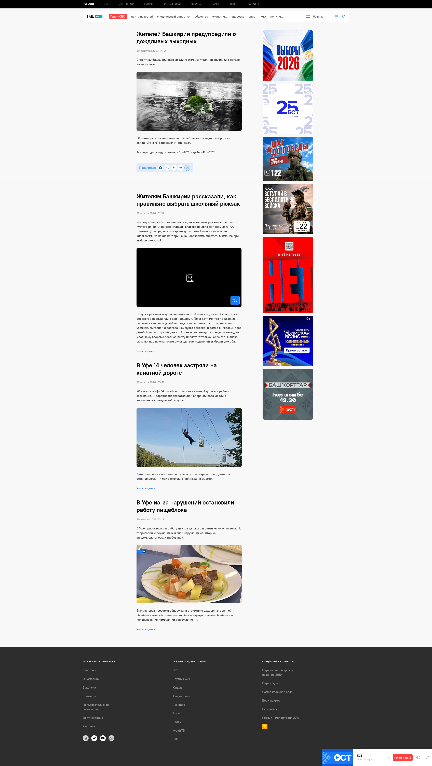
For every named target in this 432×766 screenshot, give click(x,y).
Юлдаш (148, 4)
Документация (93, 718)
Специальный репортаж (173, 16)
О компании (91, 679)
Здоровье (238, 16)
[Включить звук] (235, 300)
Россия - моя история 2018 (281, 718)
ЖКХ (263, 16)
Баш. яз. (318, 16)
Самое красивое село (277, 692)
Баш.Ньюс (90, 670)
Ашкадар (196, 4)
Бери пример (271, 700)
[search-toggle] (344, 16)
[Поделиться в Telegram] (181, 168)
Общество (201, 16)
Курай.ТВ (253, 4)
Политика (276, 16)
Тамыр (216, 4)
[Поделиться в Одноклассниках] (174, 168)
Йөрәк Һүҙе (270, 683)
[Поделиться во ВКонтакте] (167, 168)
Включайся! (270, 709)
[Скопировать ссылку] (187, 168)
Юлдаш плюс (172, 4)
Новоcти (88, 4)
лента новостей (142, 16)
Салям (234, 4)
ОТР (175, 739)
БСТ (106, 4)
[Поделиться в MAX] (160, 168)
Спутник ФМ (126, 4)
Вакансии (89, 687)
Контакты (89, 696)
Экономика (219, 16)
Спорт (253, 16)
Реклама (89, 726)
